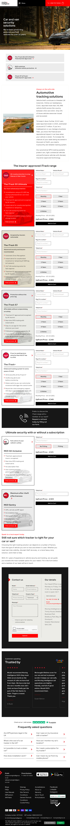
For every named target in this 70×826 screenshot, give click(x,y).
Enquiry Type (30, 594)
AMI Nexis (8, 797)
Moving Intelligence (16, 818)
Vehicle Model (57, 170)
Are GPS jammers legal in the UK (15, 734)
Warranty (38, 792)
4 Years (43, 206)
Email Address (30, 585)
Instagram (54, 792)
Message (15, 602)
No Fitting (43, 446)
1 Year (60, 196)
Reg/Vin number (41, 179)
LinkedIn (53, 789)
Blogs (7, 787)
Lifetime (43, 211)
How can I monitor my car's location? (47, 742)
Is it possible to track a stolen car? (15, 749)
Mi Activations (40, 797)
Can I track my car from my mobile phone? (47, 757)
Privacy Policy (24, 790)
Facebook (54, 787)
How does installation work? (15, 756)
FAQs (7, 790)
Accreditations (40, 787)
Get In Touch (39, 795)
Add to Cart (52, 223)
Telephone (39, 187)
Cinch (38, 106)
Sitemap (23, 787)
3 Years (60, 201)
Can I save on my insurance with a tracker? (47, 734)
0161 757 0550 (55, 3)
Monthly (43, 196)
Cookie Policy (24, 803)
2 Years (43, 201)
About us (38, 790)
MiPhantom (9, 795)
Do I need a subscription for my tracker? (47, 749)
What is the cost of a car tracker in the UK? (13, 742)
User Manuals (9, 792)
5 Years (60, 206)
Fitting (60, 446)
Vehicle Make (40, 170)
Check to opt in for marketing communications (23, 621)
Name (14, 585)
